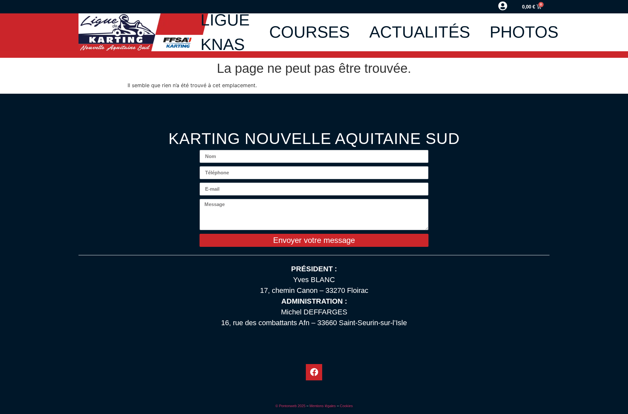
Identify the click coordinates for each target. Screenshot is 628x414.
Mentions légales (322, 406)
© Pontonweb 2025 (290, 406)
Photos (524, 32)
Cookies (346, 406)
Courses (309, 32)
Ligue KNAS (225, 32)
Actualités (419, 32)
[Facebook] (314, 372)
